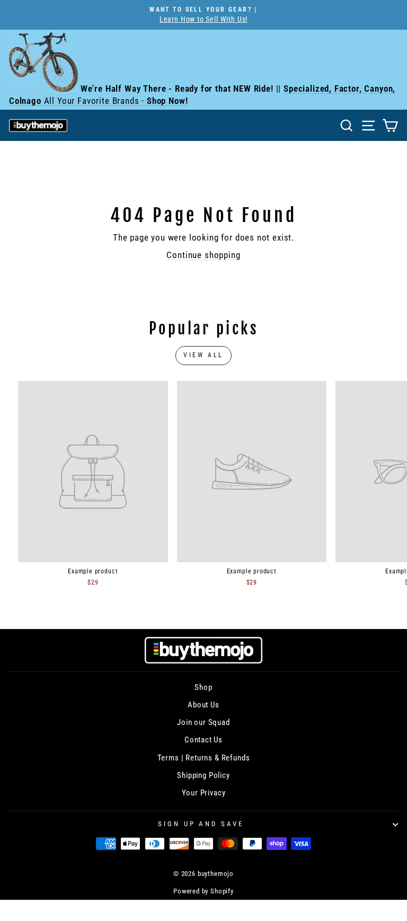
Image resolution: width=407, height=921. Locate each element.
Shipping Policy (203, 775)
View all (203, 355)
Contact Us (203, 740)
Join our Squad (203, 722)
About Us (203, 705)
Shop (203, 687)
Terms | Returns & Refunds (203, 758)
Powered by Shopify (203, 891)
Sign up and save (201, 824)
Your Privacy (204, 793)
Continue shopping (203, 255)
